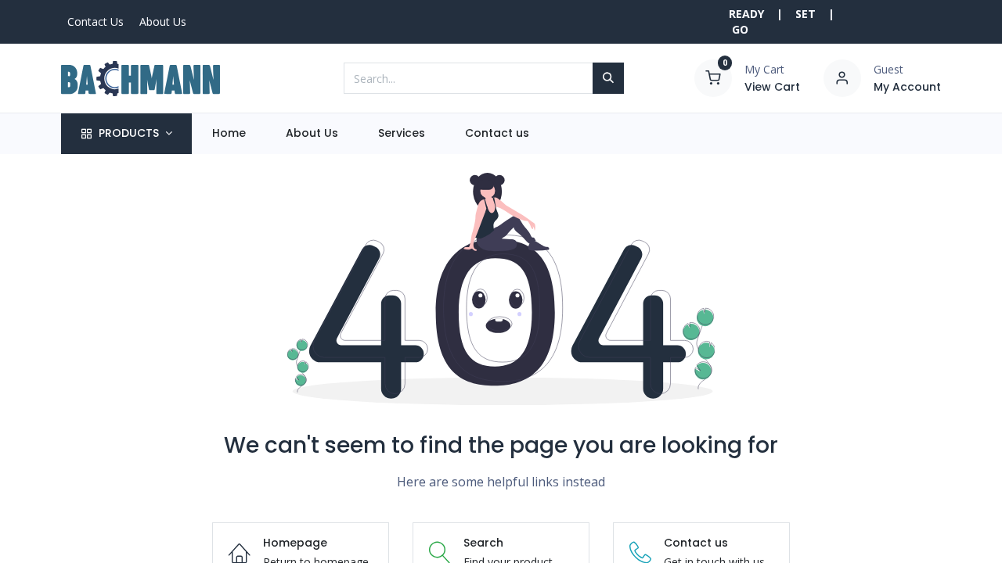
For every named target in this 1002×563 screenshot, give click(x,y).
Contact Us (95, 21)
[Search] (608, 78)
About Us (162, 21)
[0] (713, 77)
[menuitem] (228, 133)
